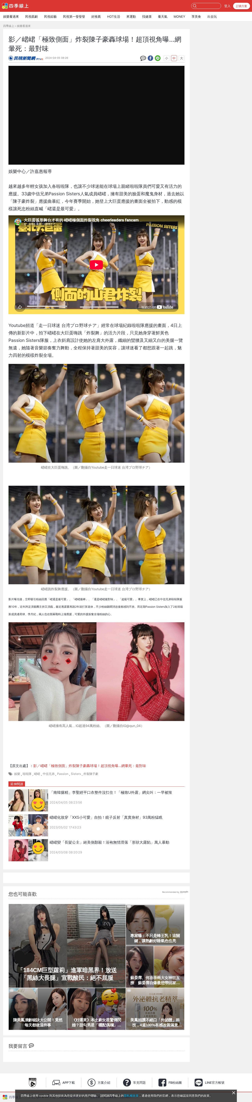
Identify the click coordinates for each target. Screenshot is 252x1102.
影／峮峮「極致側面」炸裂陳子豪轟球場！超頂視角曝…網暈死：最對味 (89, 766)
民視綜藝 (50, 16)
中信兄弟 (49, 774)
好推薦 (96, 16)
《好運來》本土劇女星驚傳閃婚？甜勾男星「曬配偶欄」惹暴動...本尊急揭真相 (96, 1023)
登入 (227, 6)
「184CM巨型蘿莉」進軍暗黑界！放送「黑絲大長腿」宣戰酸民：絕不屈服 (67, 974)
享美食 (196, 16)
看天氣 (162, 16)
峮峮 (37, 774)
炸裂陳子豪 (90, 774)
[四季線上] (15, 6)
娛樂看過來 (11, 16)
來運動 (131, 16)
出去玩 (212, 16)
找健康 (147, 16)
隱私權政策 (131, 1095)
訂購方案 (241, 6)
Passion (62, 774)
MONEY (179, 16)
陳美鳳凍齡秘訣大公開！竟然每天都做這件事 (38, 1022)
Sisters (76, 774)
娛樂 (17, 774)
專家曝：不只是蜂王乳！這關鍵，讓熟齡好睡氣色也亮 (155, 938)
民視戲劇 (31, 16)
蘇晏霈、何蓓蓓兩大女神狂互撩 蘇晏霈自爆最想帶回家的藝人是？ (155, 980)
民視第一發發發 (74, 16)
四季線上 (8, 26)
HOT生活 (113, 16)
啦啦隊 (27, 774)
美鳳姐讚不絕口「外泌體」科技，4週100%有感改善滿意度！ (155, 1023)
